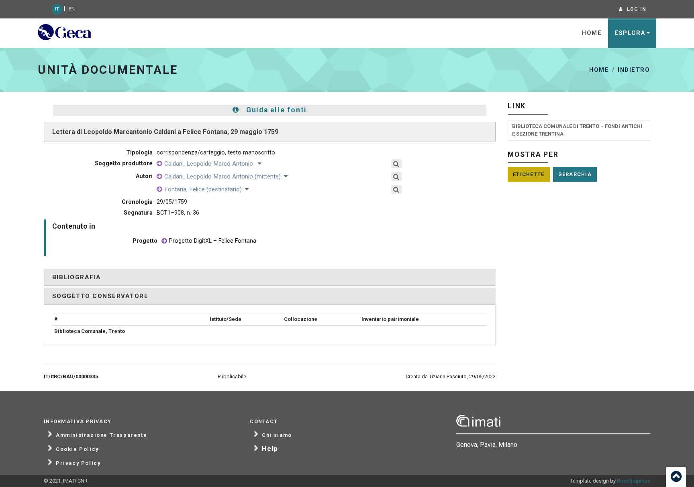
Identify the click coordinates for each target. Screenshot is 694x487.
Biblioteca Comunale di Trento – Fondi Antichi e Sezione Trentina (577, 130)
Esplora (629, 33)
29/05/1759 (172, 202)
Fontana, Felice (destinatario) (204, 189)
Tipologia (139, 152)
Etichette (529, 174)
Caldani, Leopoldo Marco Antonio (211, 163)
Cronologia (137, 202)
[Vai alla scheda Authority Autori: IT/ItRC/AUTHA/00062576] (159, 163)
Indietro (634, 70)
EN (72, 9)
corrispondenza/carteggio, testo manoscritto (216, 152)
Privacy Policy (78, 463)
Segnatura (138, 212)
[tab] (269, 277)
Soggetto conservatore (100, 296)
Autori (144, 176)
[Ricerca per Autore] (397, 163)
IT (57, 9)
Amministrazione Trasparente (101, 435)
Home (592, 33)
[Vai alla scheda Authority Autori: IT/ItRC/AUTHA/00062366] (159, 189)
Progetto (145, 240)
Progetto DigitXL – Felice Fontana (212, 240)
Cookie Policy (77, 449)
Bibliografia (76, 277)
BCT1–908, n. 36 (178, 212)
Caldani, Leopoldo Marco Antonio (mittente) (224, 176)
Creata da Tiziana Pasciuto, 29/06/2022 (451, 376)
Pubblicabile (232, 376)
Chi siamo (277, 435)
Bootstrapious (633, 481)
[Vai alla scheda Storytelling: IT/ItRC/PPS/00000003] (164, 241)
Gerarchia (575, 174)
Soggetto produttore (124, 163)
